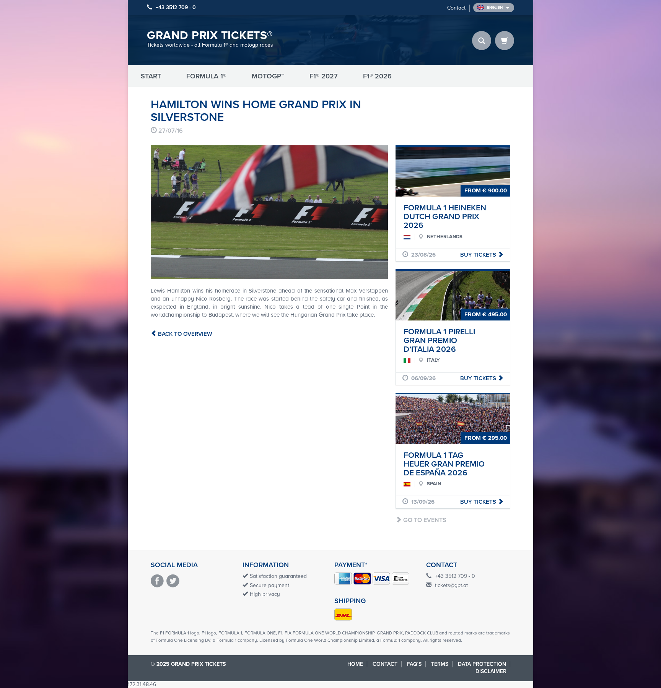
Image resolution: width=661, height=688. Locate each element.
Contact (456, 8)
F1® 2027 (323, 76)
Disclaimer (490, 671)
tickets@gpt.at (451, 585)
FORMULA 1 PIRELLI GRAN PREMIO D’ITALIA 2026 (439, 340)
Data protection (482, 664)
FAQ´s (414, 664)
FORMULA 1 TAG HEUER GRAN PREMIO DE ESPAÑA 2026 (444, 464)
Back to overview (184, 333)
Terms (439, 664)
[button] (168, 212)
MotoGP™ (268, 76)
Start (151, 76)
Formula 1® (206, 76)
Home (355, 664)
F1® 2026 (377, 76)
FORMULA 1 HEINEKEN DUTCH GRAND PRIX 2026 (445, 216)
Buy (479, 254)
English (495, 7)
